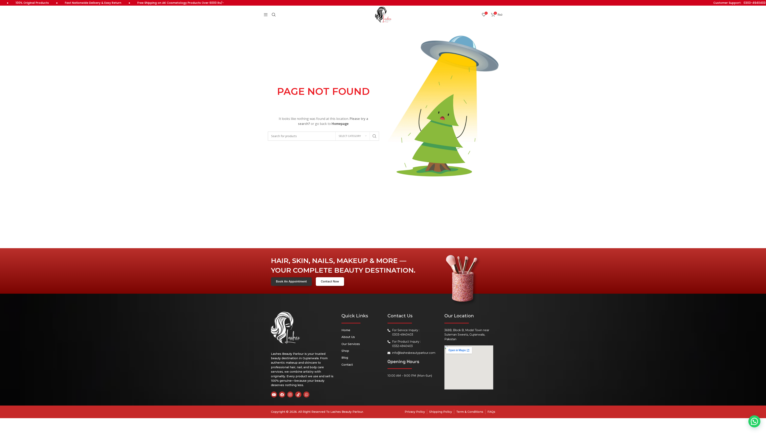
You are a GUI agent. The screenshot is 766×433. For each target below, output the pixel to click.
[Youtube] (274, 395)
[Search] (274, 15)
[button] (754, 421)
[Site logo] (383, 14)
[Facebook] (282, 395)
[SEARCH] (374, 136)
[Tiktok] (298, 395)
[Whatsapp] (306, 395)
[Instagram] (290, 395)
